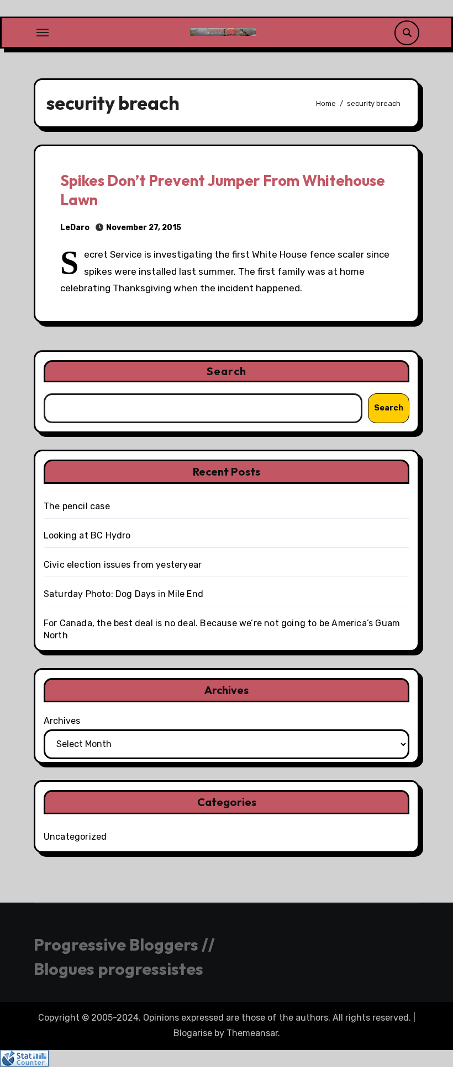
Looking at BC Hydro (87, 535)
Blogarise (192, 1033)
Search (226, 371)
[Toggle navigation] (42, 32)
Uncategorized (75, 836)
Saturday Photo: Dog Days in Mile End (123, 594)
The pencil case (77, 506)
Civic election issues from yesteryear (123, 564)
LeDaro (74, 227)
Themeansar (252, 1033)
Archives (62, 721)
